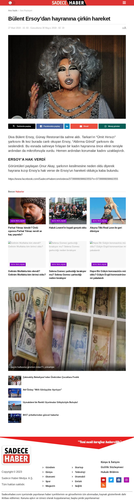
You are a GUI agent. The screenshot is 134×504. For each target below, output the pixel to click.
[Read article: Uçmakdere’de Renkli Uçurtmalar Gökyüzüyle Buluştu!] (14, 405)
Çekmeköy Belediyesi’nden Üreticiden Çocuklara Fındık (51, 377)
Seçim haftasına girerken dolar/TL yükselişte (32, 367)
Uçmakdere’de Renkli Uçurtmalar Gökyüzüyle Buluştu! (50, 402)
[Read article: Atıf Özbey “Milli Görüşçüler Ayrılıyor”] (14, 393)
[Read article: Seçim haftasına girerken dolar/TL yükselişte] (67, 329)
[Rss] (103, 485)
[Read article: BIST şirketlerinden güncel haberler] (14, 418)
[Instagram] (126, 479)
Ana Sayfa (12, 10)
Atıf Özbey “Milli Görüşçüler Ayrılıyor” (42, 390)
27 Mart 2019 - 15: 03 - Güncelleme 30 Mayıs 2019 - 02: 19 (36, 28)
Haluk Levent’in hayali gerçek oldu (67, 227)
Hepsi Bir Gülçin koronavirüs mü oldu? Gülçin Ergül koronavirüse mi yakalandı (108, 274)
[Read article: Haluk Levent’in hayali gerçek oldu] (68, 210)
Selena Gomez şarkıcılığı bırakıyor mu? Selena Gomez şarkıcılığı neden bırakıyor (67, 274)
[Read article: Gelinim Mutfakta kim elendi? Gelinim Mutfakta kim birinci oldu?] (27, 254)
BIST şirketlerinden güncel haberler (41, 415)
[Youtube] (103, 479)
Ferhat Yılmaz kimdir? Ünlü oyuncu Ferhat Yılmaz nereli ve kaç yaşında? (25, 231)
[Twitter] (111, 479)
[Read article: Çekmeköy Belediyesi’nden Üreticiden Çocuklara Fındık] (14, 380)
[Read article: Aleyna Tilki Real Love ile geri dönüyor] (108, 210)
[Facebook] (118, 479)
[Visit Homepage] (69, 3)
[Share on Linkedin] (67, 126)
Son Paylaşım (26, 10)
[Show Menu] (124, 3)
